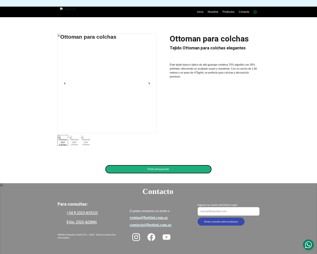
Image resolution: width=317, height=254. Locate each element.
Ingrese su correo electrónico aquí (217, 205)
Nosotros (213, 11)
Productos (228, 11)
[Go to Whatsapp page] (255, 12)
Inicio (200, 11)
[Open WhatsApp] (308, 244)
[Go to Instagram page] (136, 237)
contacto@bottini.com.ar (151, 225)
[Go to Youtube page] (166, 237)
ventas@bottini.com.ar (149, 217)
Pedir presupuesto (158, 169)
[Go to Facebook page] (151, 237)
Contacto (244, 11)
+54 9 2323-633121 (82, 213)
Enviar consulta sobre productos (221, 221)
